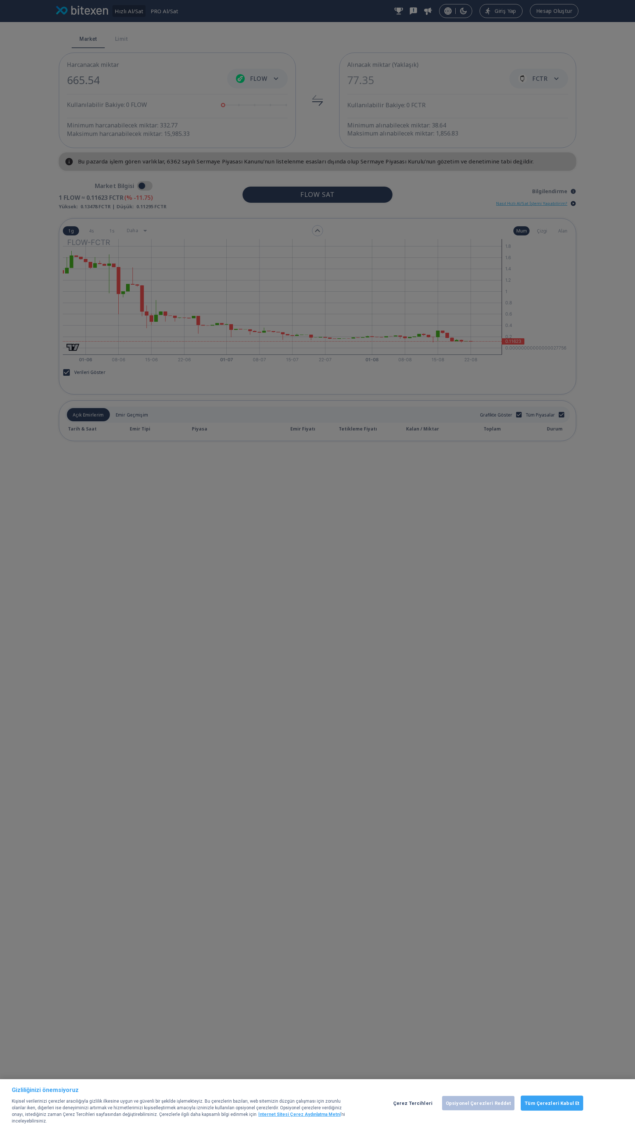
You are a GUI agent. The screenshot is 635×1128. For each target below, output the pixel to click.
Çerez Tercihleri (413, 1103)
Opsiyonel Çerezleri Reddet (478, 1103)
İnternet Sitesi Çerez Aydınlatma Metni (299, 1114)
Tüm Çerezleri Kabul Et (552, 1103)
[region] (317, 1103)
